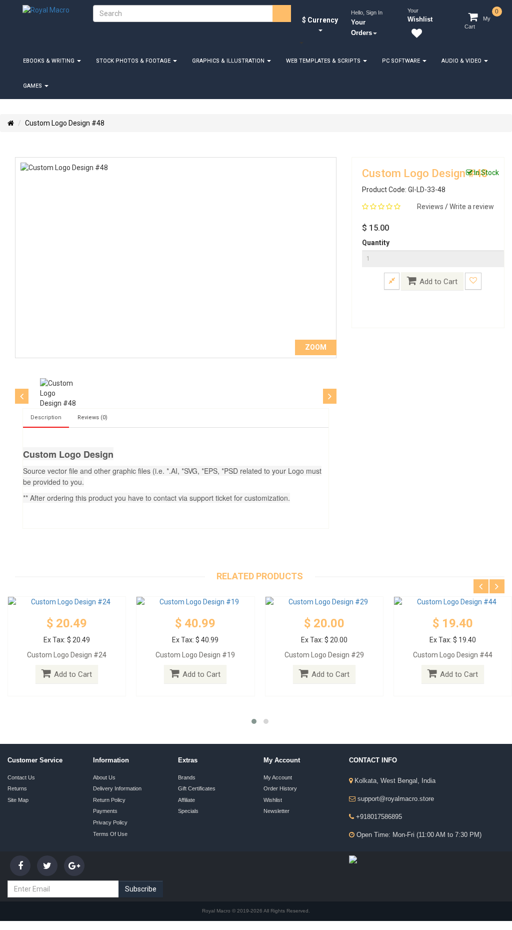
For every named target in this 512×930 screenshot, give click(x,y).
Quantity (376, 243)
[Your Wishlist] (415, 35)
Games (33, 86)
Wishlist (273, 799)
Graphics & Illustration (229, 61)
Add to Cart (439, 281)
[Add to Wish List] (473, 281)
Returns (17, 788)
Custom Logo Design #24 (66, 655)
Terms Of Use (110, 832)
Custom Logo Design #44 (452, 655)
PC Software (402, 61)
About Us (104, 777)
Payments (105, 810)
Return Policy (109, 799)
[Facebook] (20, 865)
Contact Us (21, 777)
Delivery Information (117, 788)
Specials (188, 810)
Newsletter (277, 810)
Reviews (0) (93, 417)
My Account (278, 777)
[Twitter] (47, 865)
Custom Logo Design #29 (324, 655)
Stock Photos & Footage (134, 61)
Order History (280, 788)
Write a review (472, 207)
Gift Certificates (197, 788)
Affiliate (186, 799)
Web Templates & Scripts (324, 61)
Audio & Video (462, 61)
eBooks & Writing (49, 61)
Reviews (431, 207)
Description (46, 417)
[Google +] (74, 865)
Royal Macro (217, 911)
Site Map (18, 799)
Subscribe (140, 889)
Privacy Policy (110, 821)
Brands (187, 777)
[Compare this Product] (392, 281)
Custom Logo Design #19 (195, 655)
